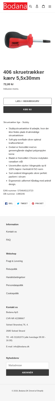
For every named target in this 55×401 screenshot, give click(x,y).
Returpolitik (11, 269)
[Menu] (50, 6)
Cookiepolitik (12, 293)
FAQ (8, 239)
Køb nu (27, 109)
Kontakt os (11, 231)
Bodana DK (23, 391)
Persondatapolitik (14, 285)
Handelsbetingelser (15, 277)
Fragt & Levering (14, 261)
